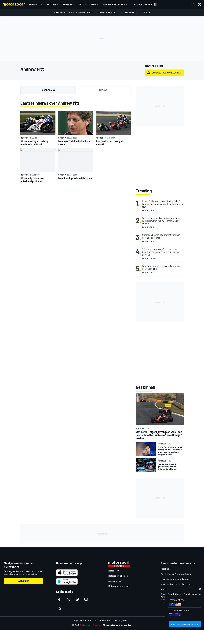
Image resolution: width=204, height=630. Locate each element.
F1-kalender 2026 (106, 12)
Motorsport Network (91, 624)
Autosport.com (115, 580)
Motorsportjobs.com (118, 575)
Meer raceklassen (114, 4)
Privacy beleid (121, 620)
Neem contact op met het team (176, 584)
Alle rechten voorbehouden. (117, 624)
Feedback (165, 568)
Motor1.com (114, 570)
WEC (81, 4)
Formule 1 (34, 4)
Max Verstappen (129, 12)
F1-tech (146, 12)
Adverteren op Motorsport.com (176, 573)
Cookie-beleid (105, 620)
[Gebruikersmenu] (199, 4)
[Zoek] (193, 4)
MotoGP (51, 4)
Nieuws (103, 90)
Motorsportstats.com (119, 586)
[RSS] (59, 608)
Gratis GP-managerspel (81, 12)
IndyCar (67, 4)
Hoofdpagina (48, 90)
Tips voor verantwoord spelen (175, 579)
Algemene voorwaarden (84, 620)
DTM (93, 4)
